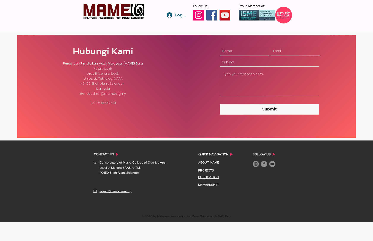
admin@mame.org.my (108, 93)
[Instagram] (198, 15)
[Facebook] (211, 15)
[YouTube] (225, 15)
